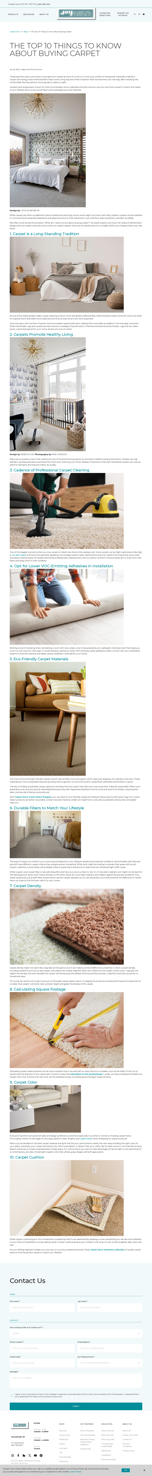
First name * (15, 1301)
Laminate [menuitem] (63, 1448)
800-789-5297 (44, 4)
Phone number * (17, 1342)
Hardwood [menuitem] (63, 1439)
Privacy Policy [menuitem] (129, 1451)
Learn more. (75, 1472)
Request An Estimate (123, 14)
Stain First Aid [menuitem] (107, 1435)
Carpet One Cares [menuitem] (130, 1435)
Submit (76, 1406)
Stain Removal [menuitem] (107, 1431)
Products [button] (13, 14)
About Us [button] (44, 14)
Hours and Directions (104, 14)
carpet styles (86, 1139)
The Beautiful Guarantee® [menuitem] (107, 1445)
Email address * (83, 1342)
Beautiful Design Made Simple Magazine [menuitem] (87, 1442)
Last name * (82, 1301)
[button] (134, 14)
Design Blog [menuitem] (85, 1449)
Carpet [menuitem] (62, 1444)
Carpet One (15, 32)
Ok (125, 1470)
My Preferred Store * (85, 1357)
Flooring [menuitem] (62, 1431)
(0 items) (144, 14)
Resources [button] (28, 14)
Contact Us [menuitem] (127, 1439)
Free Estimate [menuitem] (65, 1457)
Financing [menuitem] (63, 1461)
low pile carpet (19, 555)
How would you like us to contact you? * (26, 1327)
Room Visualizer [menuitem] (87, 1431)
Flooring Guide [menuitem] (107, 1439)
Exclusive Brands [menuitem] (108, 1459)
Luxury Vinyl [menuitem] (64, 1435)
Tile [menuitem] (60, 1453)
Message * (14, 1372)
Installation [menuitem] (106, 1455)
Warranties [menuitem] (106, 1451)
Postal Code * (15, 1357)
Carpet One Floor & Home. (29, 1461)
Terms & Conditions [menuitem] (127, 1445)
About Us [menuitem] (127, 1431)
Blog (25, 32)
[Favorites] (139, 14)
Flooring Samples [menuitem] (87, 1435)
